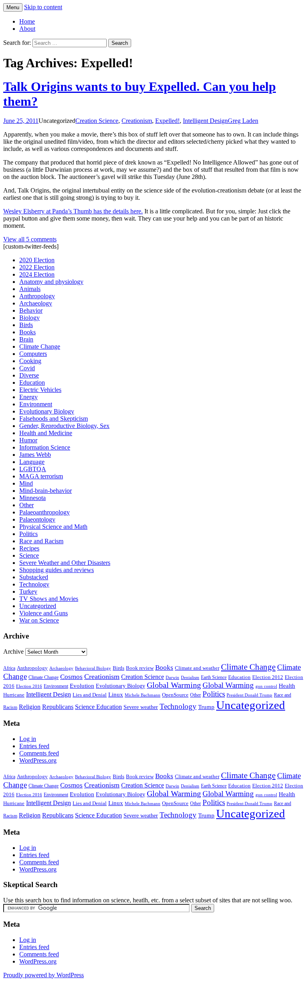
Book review (140, 668)
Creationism (137, 120)
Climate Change (39, 346)
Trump (206, 707)
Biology (29, 317)
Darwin (172, 677)
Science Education (98, 706)
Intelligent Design (205, 120)
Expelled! (167, 120)
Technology (34, 584)
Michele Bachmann (142, 695)
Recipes (29, 548)
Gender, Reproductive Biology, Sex (64, 425)
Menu (12, 7)
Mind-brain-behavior (45, 490)
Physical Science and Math (53, 526)
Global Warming (174, 685)
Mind (26, 483)
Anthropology (37, 296)
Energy (28, 397)
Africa (9, 668)
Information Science (44, 447)
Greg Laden (243, 120)
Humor (28, 440)
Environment (35, 404)
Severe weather (141, 707)
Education (32, 382)
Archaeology (35, 303)
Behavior (31, 310)
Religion (30, 706)
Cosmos (71, 677)
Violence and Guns (43, 613)
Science (29, 555)
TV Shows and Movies (48, 598)
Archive (13, 651)
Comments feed (39, 753)
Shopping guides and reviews (56, 569)
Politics (28, 533)
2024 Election (37, 274)
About (27, 28)
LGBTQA (32, 469)
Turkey (28, 591)
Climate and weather (197, 668)
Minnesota (32, 497)
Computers (33, 353)
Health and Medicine (45, 433)
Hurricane (13, 695)
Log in (27, 738)
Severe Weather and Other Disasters (64, 562)
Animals (30, 288)
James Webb (35, 454)
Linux (115, 694)
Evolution (82, 686)
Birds (26, 324)
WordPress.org (38, 760)
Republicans (57, 706)
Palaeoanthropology (44, 512)
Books (27, 332)
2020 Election (37, 260)
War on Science (39, 620)
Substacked (33, 577)
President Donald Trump (249, 695)
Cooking (30, 360)
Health (287, 686)
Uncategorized (37, 605)
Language (32, 461)
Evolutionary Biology (46, 411)
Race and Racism (41, 541)
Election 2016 (29, 686)
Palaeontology (37, 519)
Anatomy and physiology (51, 281)
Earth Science (214, 677)
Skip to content (43, 7)
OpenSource (175, 695)
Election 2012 (267, 677)
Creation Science (96, 120)
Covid (27, 368)
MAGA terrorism (41, 476)
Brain (26, 339)
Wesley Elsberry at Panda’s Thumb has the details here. (73, 211)
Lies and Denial (90, 695)
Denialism (190, 677)
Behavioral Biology (93, 668)
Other (26, 505)
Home (27, 21)
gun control (266, 686)
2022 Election (37, 267)
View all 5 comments (30, 239)
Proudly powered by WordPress (43, 975)
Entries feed (34, 746)
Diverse (29, 375)
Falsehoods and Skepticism (53, 418)
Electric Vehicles (40, 389)
